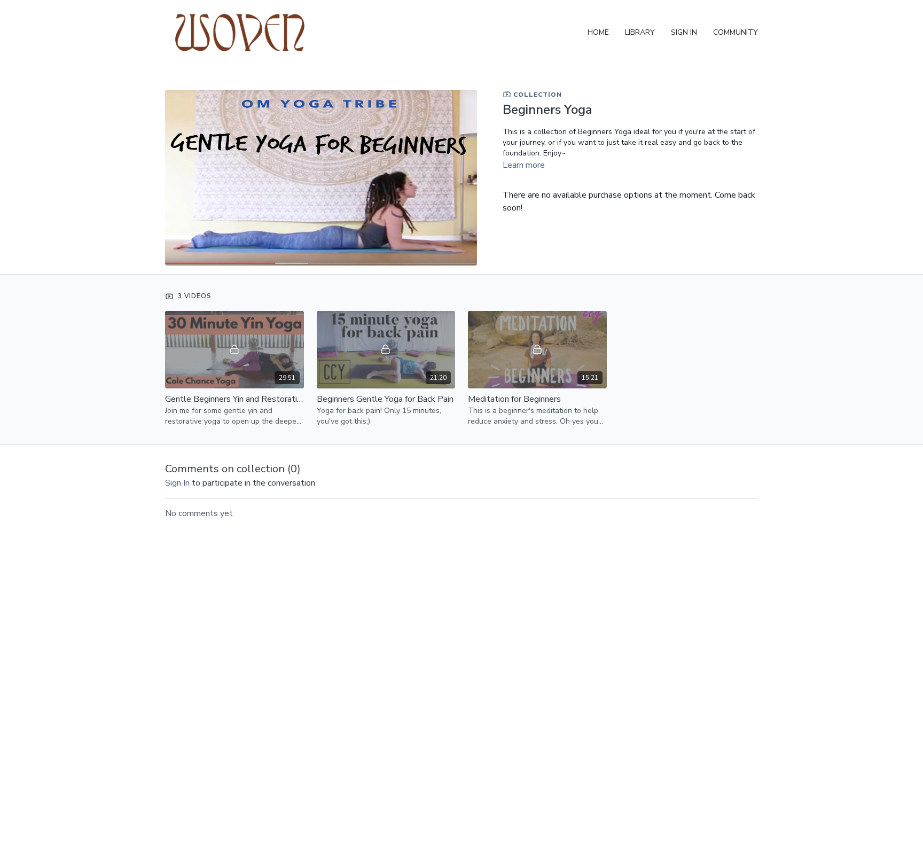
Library (640, 32)
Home (598, 32)
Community (735, 32)
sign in (177, 483)
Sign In (684, 32)
